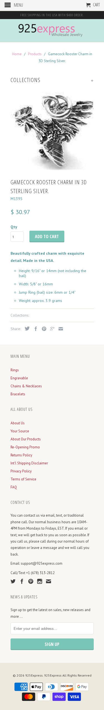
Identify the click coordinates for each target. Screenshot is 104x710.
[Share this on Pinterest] (42, 329)
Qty (14, 226)
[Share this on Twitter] (26, 328)
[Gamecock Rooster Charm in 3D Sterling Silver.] (52, 131)
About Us (18, 423)
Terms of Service (23, 479)
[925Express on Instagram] (39, 581)
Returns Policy (21, 455)
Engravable (19, 378)
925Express (34, 675)
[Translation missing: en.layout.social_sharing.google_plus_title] (51, 329)
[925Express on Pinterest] (30, 581)
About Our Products (26, 439)
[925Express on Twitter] (13, 581)
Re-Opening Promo (25, 447)
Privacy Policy (21, 471)
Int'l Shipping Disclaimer (29, 463)
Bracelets (18, 394)
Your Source (20, 431)
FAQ (14, 487)
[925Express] (52, 30)
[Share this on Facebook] (34, 329)
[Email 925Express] (48, 581)
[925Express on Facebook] (21, 581)
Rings (15, 370)
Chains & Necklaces (26, 386)
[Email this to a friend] (59, 329)
